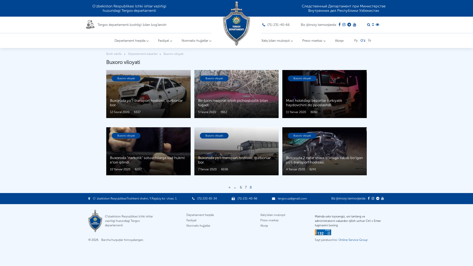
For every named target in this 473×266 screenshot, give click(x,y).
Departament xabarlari (143, 54)
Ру (356, 40)
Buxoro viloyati (126, 78)
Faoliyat (163, 41)
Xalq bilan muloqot (275, 41)
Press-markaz (312, 41)
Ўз (369, 40)
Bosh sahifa (114, 54)
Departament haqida (130, 41)
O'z (362, 40)
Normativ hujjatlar (195, 41)
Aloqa (339, 41)
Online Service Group (353, 240)
